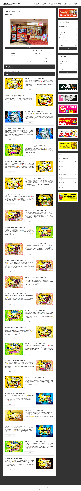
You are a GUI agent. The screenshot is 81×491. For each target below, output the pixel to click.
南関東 (62, 172)
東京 (61, 169)
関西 (61, 179)
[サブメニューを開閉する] (75, 161)
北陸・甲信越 (63, 174)
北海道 (62, 161)
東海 (61, 177)
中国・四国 (63, 182)
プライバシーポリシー (35, 487)
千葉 (7, 14)
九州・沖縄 (63, 185)
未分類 (62, 187)
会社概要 (48, 487)
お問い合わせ (42, 487)
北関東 (62, 166)
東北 (61, 164)
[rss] (77, 0)
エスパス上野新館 (64, 158)
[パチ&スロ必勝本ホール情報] (11, 3)
